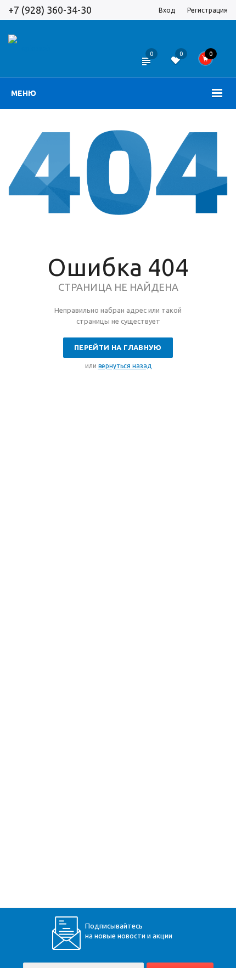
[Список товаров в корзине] (209, 61)
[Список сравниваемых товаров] (145, 68)
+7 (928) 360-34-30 (50, 9)
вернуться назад (124, 365)
